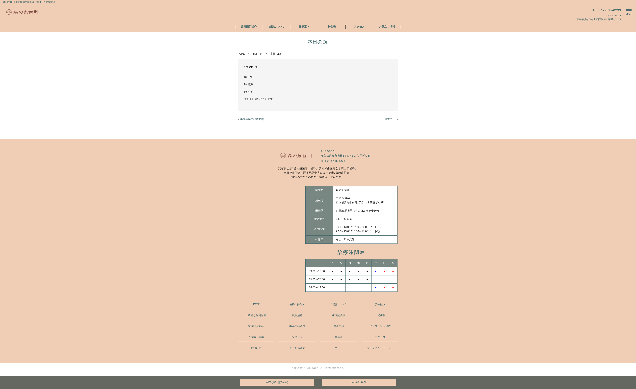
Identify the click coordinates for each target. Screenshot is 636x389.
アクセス (359, 26)
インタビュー (297, 337)
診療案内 (304, 26)
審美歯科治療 (297, 326)
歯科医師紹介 (249, 26)
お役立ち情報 (387, 26)
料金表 (332, 26)
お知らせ (257, 53)
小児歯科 (380, 315)
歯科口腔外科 (256, 326)
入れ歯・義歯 (256, 337)
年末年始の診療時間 (252, 119)
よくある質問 (297, 348)
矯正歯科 (338, 326)
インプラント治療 (380, 326)
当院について (277, 26)
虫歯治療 (297, 315)
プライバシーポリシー (380, 348)
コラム (339, 348)
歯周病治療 (338, 315)
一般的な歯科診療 (255, 315)
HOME (241, 53)
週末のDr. (390, 119)
